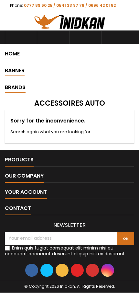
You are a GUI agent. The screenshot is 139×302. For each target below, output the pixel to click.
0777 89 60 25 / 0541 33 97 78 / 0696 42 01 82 (70, 5)
